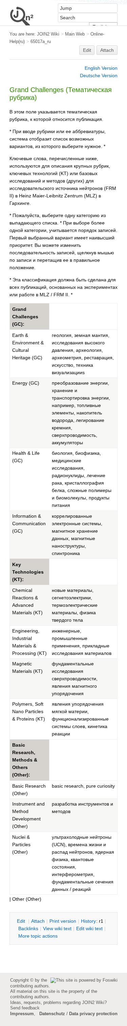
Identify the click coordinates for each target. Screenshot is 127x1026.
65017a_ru (40, 41)
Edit (87, 50)
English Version (101, 68)
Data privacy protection (93, 1013)
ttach (38, 921)
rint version (62, 921)
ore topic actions (38, 936)
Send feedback (25, 1007)
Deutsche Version (99, 75)
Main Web (75, 34)
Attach (107, 50)
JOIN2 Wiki (48, 34)
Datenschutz (52, 1013)
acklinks (28, 928)
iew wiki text (57, 928)
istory (88, 921)
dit (21, 921)
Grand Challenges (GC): (25, 316)
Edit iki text (89, 928)
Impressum (22, 1013)
